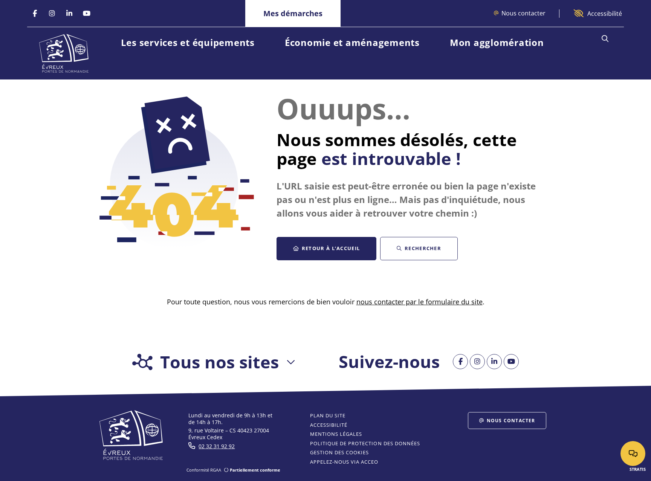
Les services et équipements (188, 42)
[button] (604, 38)
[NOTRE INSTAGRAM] (52, 13)
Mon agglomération (497, 42)
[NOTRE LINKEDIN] (69, 13)
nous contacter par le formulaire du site (419, 301)
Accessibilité (604, 13)
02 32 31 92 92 (217, 446)
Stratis (638, 469)
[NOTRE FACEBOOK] (34, 13)
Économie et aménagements (352, 42)
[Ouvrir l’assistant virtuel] (632, 453)
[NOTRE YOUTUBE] (86, 13)
